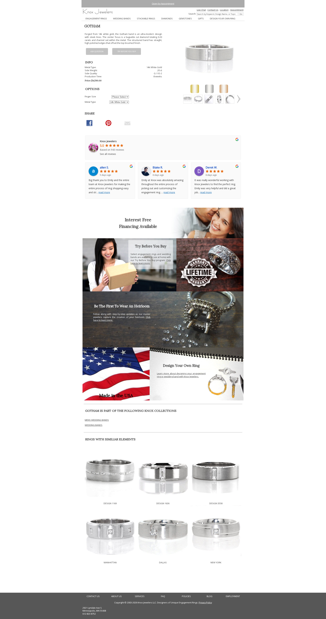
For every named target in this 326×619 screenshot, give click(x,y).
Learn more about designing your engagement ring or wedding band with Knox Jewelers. (181, 375)
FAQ (163, 596)
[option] (187, 99)
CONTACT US (93, 596)
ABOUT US (116, 596)
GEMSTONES (185, 18)
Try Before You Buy (126, 51)
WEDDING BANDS (122, 18)
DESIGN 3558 (215, 503)
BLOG (209, 596)
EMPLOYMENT (233, 596)
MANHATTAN (110, 562)
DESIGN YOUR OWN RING (222, 18)
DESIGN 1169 (110, 503)
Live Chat (201, 9)
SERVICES (139, 596)
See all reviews (108, 154)
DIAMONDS (167, 18)
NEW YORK (216, 562)
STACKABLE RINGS (146, 18)
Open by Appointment (163, 3)
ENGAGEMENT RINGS (96, 18)
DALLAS (163, 562)
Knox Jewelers (108, 141)
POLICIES (186, 596)
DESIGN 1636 (162, 503)
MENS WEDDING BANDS (97, 419)
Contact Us (212, 9)
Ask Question (96, 51)
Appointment (236, 9)
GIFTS (201, 18)
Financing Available (138, 226)
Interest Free (138, 219)
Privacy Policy (205, 602)
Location (224, 9)
